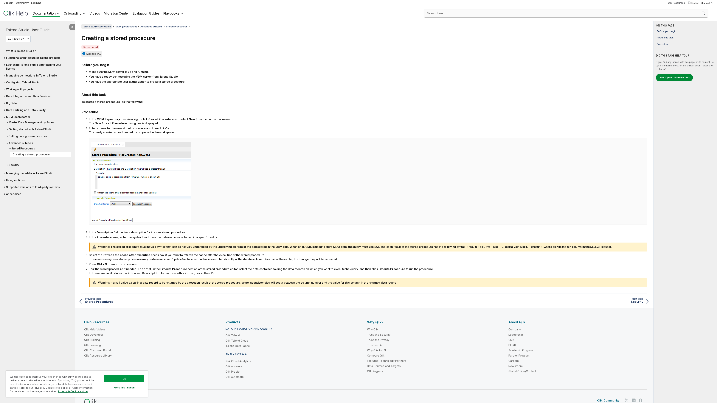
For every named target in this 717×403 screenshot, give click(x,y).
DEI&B (512, 345)
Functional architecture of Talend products (33, 57)
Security (14, 164)
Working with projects (20, 89)
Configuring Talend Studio (23, 82)
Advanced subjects (21, 143)
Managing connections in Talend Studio (31, 75)
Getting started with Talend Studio (30, 129)
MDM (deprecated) (18, 116)
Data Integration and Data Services (28, 96)
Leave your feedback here (674, 77)
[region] (77, 384)
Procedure (663, 44)
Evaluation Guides (146, 13)
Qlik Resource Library (98, 355)
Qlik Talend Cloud (237, 340)
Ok (124, 378)
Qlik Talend (233, 335)
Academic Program (520, 350)
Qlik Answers (234, 366)
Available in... (93, 53)
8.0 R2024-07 (16, 38)
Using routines (15, 180)
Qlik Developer (93, 334)
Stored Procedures (23, 148)
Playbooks (171, 13)
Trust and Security (379, 334)
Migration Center (116, 13)
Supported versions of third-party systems (33, 187)
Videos (94, 13)
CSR (511, 339)
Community (22, 2)
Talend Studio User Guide (28, 30)
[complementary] (685, 212)
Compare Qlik (376, 355)
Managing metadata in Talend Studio (29, 173)
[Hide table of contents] (72, 27)
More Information (124, 387)
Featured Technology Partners (386, 360)
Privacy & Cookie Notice (73, 391)
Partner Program (519, 355)
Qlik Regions (375, 371)
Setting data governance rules (28, 136)
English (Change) (700, 3)
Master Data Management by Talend (32, 122)
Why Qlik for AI (376, 350)
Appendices (13, 194)
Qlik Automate (235, 376)
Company (514, 329)
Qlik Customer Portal (97, 350)
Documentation (44, 13)
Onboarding (73, 13)
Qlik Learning (92, 345)
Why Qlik (372, 329)
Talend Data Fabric (238, 345)
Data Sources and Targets (384, 366)
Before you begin (666, 31)
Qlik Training (92, 339)
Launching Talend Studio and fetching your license (33, 66)
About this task (665, 37)
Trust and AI (374, 345)
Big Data (11, 103)
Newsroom (515, 366)
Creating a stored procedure (31, 154)
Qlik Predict (233, 371)
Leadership (515, 334)
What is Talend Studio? (21, 50)
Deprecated (90, 47)
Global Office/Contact (522, 371)
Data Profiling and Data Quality (25, 110)
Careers (513, 360)
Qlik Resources (676, 2)
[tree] (37, 121)
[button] (703, 13)
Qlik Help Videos (95, 329)
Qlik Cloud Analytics (238, 361)
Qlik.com (8, 2)
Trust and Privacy (378, 339)
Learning (36, 2)
